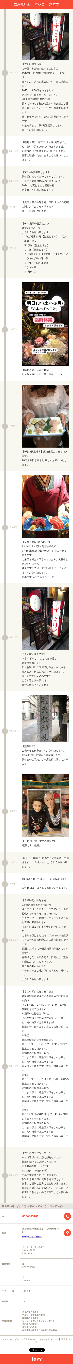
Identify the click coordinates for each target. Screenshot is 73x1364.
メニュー (54, 1339)
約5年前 (13, 884)
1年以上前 (13, 72)
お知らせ (43, 1339)
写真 (63, 1339)
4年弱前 (13, 329)
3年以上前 (13, 247)
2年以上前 (13, 151)
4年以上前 (13, 637)
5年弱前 (13, 811)
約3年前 (13, 207)
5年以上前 (13, 940)
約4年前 (13, 527)
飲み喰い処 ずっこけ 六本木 (36, 4)
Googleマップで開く (32, 1236)
